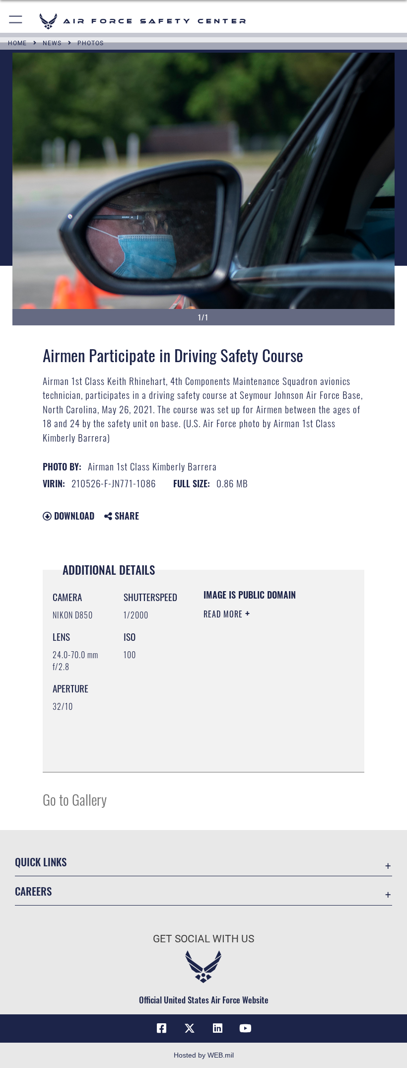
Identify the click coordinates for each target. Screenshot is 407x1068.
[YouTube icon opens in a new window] (245, 1028)
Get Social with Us (203, 939)
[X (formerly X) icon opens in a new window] (189, 1028)
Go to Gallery (75, 799)
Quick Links (41, 861)
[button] (16, 21)
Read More (224, 614)
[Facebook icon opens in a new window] (161, 1028)
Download (73, 515)
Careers (33, 891)
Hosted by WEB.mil (204, 1055)
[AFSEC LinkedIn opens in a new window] (217, 1028)
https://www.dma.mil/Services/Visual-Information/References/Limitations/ (264, 740)
